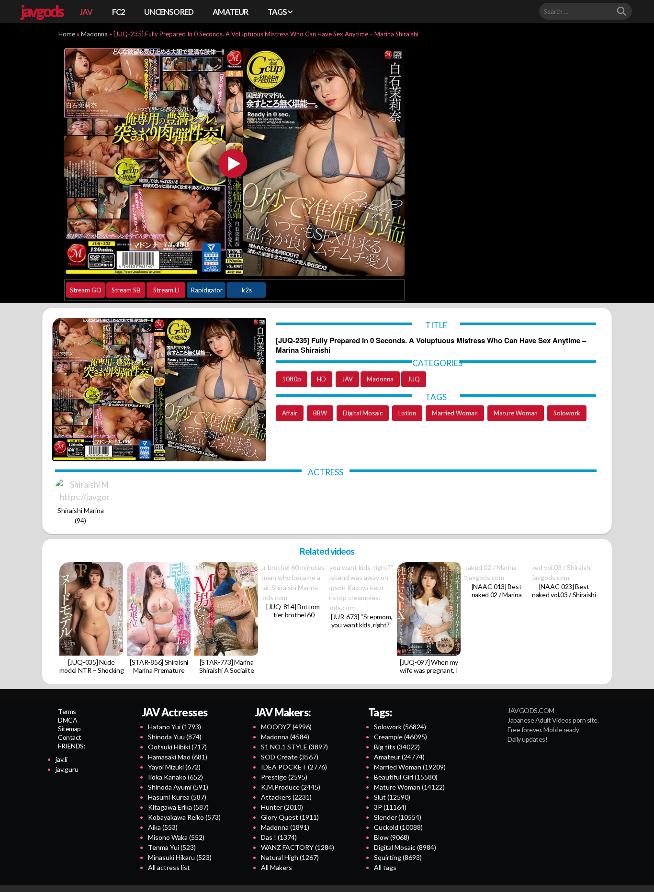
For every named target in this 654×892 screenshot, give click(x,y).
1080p (291, 379)
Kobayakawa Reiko (184, 817)
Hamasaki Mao (177, 757)
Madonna (94, 34)
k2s (247, 290)
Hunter (282, 807)
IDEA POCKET (294, 767)
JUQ (413, 379)
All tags (385, 867)
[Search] (621, 11)
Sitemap (69, 729)
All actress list (169, 867)
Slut (392, 797)
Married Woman (455, 413)
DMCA (67, 720)
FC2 (118, 11)
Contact (69, 737)
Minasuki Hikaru (180, 857)
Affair (289, 413)
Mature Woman (516, 413)
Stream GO (85, 290)
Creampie (400, 737)
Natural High (290, 857)
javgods (42, 11)
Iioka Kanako (175, 777)
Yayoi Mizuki (174, 767)
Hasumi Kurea (177, 797)
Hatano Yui (174, 727)
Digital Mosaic (363, 413)
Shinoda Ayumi (178, 787)
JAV (86, 11)
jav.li (62, 759)
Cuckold (398, 827)
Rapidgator (207, 290)
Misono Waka (176, 837)
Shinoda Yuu (175, 737)
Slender (397, 817)
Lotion (407, 413)
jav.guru (67, 769)
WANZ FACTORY (297, 847)
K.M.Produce (290, 787)
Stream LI (166, 290)
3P (390, 807)
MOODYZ (286, 727)
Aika (163, 827)
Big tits (397, 747)
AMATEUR (230, 11)
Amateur (399, 757)
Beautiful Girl (406, 777)
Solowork (566, 413)
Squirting (398, 857)
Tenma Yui (172, 847)
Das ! (279, 837)
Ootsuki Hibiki (177, 747)
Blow (391, 837)
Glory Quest (290, 817)
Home (66, 34)
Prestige (284, 777)
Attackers (286, 797)
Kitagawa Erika (178, 807)
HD (321, 379)
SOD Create (289, 757)
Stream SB (126, 290)
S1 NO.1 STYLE (294, 747)
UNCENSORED (168, 11)
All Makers (276, 867)
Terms (67, 711)
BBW (320, 413)
